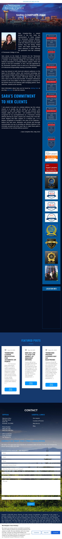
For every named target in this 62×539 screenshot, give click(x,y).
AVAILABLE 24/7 (31, 1)
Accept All (55, 532)
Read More (10, 389)
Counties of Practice (38, 420)
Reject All (46, 532)
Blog (34, 426)
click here (10, 90)
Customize (36, 532)
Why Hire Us (36, 423)
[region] (31, 531)
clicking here (34, 88)
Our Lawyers (36, 418)
